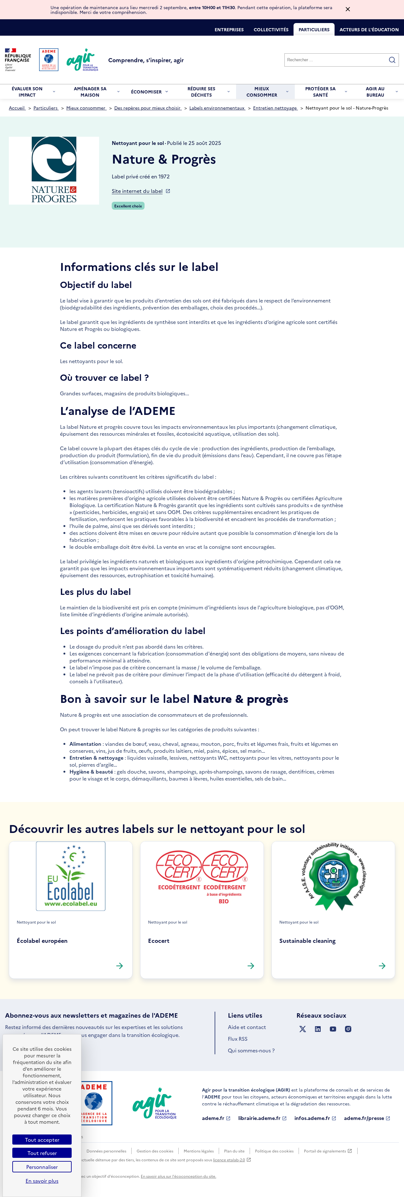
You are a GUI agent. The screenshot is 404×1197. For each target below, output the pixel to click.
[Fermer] (348, 9)
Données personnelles (106, 1150)
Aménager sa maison (86, 92)
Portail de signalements (325, 1151)
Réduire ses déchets (197, 92)
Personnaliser (42, 1166)
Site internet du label (137, 190)
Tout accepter (42, 1139)
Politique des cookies (274, 1150)
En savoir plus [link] (42, 1180)
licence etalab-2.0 (229, 1159)
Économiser (146, 93)
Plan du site (234, 1150)
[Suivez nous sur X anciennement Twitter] (302, 1029)
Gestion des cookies (155, 1150)
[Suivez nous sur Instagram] (348, 1029)
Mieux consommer (259, 92)
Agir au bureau (372, 92)
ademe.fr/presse (364, 1118)
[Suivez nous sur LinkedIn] (318, 1029)
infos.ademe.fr (312, 1118)
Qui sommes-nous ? (251, 1050)
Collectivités (271, 29)
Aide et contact (247, 1026)
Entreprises (229, 29)
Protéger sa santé (318, 92)
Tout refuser (42, 1152)
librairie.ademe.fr (259, 1118)
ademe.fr (213, 1118)
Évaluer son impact (24, 92)
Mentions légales (199, 1150)
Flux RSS (237, 1038)
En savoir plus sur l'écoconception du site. (178, 1176)
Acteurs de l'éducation (369, 29)
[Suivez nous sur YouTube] (333, 1029)
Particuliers (314, 29)
